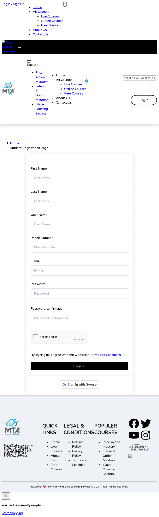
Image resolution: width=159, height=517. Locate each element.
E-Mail (35, 261)
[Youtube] (134, 435)
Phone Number (42, 238)
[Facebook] (134, 423)
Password (38, 284)
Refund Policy (77, 444)
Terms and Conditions (105, 355)
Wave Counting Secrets (41, 109)
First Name (39, 168)
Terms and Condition (79, 462)
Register (79, 366)
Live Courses (50, 16)
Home (37, 7)
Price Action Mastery (41, 77)
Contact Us (41, 34)
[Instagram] (146, 435)
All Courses (41, 11)
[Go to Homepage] (8, 93)
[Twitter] (146, 423)
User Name (39, 214)
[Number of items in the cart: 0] (65, 4)
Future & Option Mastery (41, 93)
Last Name (39, 191)
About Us (40, 30)
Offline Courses (52, 21)
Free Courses (50, 25)
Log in (144, 100)
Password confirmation (47, 308)
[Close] (6, 496)
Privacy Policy (77, 453)
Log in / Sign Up (13, 4)
